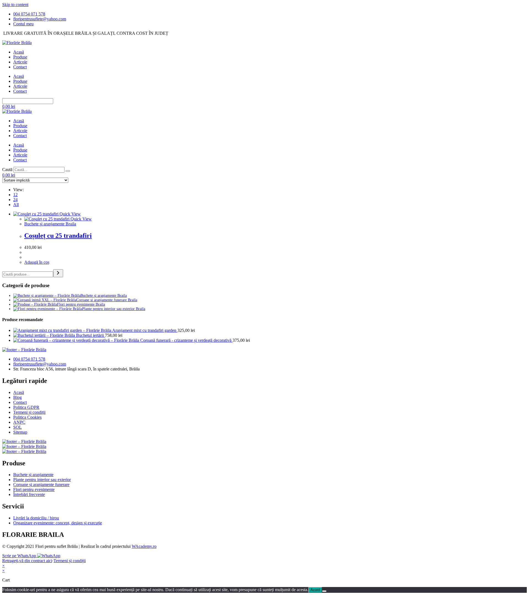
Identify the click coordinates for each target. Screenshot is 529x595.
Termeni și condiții (69, 560)
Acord (315, 590)
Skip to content (15, 4)
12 (15, 194)
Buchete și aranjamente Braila (50, 224)
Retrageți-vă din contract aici (27, 560)
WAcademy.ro (144, 546)
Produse (20, 57)
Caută (7, 169)
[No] (324, 591)
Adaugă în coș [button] (36, 262)
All (16, 204)
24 (15, 199)
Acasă (18, 52)
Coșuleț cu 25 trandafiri (58, 235)
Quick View (69, 214)
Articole (20, 62)
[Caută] (68, 171)
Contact (20, 67)
